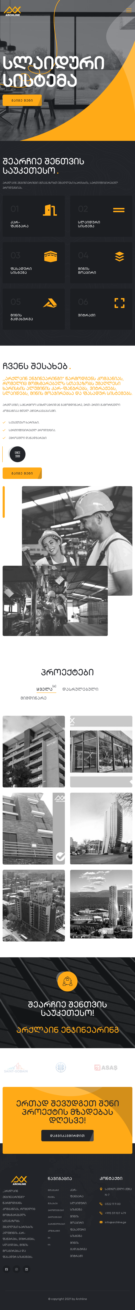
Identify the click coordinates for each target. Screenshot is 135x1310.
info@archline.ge (115, 1222)
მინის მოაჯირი (87, 271)
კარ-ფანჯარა (20, 224)
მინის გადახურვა (22, 317)
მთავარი (53, 1190)
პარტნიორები (56, 1224)
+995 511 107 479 (115, 1213)
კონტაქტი (54, 1231)
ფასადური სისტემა (21, 271)
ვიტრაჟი (86, 315)
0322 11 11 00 (113, 1204)
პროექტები (55, 1217)
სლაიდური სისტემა (89, 224)
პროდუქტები (56, 1210)
